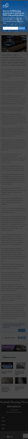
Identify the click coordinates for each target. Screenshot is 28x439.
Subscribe (21, 28)
